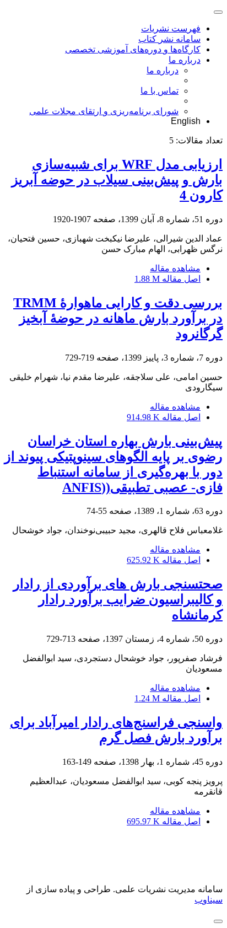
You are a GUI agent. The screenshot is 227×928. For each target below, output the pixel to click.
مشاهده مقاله (175, 268)
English (186, 121)
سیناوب (208, 899)
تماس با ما (159, 90)
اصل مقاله (167, 278)
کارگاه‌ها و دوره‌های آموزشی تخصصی (133, 49)
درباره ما (185, 60)
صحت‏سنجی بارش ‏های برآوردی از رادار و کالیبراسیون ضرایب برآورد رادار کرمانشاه (118, 599)
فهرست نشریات (171, 28)
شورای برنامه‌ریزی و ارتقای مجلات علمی (104, 111)
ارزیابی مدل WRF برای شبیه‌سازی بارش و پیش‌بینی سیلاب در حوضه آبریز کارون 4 (117, 179)
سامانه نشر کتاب (169, 39)
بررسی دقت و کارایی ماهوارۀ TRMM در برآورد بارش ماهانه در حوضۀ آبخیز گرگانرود (118, 318)
